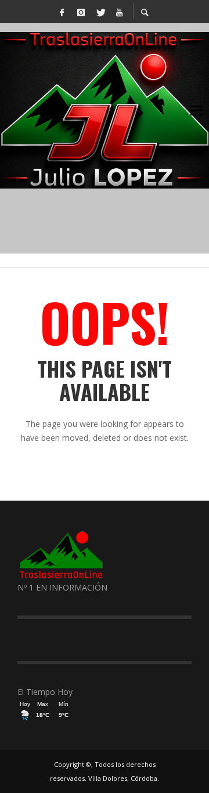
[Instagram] (80, 11)
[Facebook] (61, 11)
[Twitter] (100, 11)
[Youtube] (119, 11)
